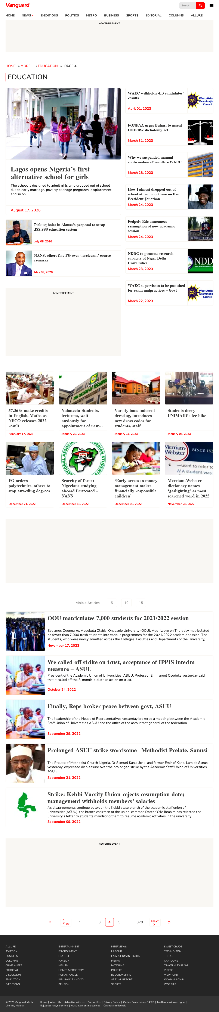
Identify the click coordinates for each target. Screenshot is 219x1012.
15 (141, 602)
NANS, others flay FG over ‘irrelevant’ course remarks (72, 257)
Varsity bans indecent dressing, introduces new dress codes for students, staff (135, 417)
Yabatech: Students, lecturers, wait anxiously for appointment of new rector (80, 418)
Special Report (121, 979)
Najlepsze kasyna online (54, 1005)
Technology (172, 951)
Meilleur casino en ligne (171, 1002)
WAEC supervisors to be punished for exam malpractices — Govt (156, 287)
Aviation (11, 951)
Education (48, 66)
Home (10, 16)
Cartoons (171, 960)
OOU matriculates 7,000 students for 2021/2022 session (118, 617)
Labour (116, 951)
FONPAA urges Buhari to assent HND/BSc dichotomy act (155, 127)
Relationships (121, 975)
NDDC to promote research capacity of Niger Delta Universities (150, 257)
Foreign (64, 960)
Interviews (119, 946)
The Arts (170, 956)
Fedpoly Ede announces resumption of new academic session (151, 225)
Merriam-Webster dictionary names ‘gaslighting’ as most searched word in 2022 (188, 488)
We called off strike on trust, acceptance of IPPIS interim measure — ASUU (121, 665)
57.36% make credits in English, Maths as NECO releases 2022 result (28, 417)
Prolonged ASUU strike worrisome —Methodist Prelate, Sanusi (127, 749)
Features (64, 956)
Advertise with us (74, 1002)
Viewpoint (171, 975)
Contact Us (94, 1002)
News (26, 16)
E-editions (49, 16)
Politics (72, 16)
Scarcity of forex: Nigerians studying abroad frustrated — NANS (80, 488)
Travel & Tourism (176, 965)
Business (111, 16)
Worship (170, 984)
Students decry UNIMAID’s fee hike (187, 412)
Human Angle (68, 975)
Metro (91, 16)
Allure (11, 946)
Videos (168, 970)
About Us (55, 1002)
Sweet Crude (173, 946)
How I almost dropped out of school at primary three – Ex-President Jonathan (153, 193)
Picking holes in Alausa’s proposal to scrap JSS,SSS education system (70, 226)
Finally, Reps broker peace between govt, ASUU (109, 705)
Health (63, 965)
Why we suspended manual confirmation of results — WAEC (155, 159)
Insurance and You (71, 979)
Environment (67, 951)
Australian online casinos (85, 1005)
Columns (176, 16)
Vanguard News (18, 5)
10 (126, 602)
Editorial (153, 16)
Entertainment (68, 946)
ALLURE (197, 16)
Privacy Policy (112, 1002)
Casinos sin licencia (115, 1005)
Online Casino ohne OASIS (138, 1002)
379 (140, 922)
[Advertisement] (109, 873)
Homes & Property (71, 970)
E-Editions (13, 984)
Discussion (13, 975)
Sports (132, 16)
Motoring (117, 965)
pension (64, 984)
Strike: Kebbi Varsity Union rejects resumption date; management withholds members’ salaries (115, 797)
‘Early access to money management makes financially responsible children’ (136, 488)
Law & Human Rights (125, 956)
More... (27, 66)
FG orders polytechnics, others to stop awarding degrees (29, 485)
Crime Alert (14, 965)
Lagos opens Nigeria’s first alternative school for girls (50, 172)
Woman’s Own (174, 979)
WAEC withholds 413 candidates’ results (156, 95)
